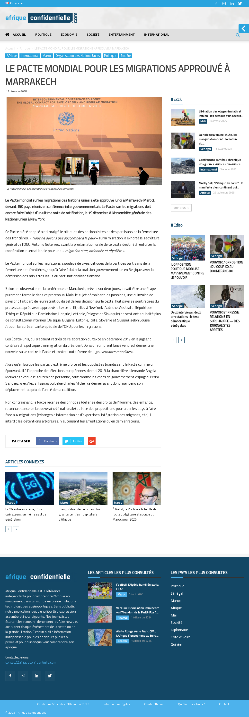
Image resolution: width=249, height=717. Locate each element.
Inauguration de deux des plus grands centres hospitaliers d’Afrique (79, 514)
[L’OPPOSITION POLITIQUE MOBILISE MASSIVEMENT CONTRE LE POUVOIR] (188, 248)
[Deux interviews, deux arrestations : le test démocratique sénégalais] (188, 296)
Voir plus (179, 208)
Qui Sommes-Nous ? (191, 704)
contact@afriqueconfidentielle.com (30, 662)
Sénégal (205, 149)
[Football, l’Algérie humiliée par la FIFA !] (100, 590)
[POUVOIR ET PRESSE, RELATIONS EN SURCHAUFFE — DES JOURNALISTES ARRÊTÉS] (227, 296)
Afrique (25, 48)
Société (93, 34)
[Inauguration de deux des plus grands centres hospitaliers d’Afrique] (83, 488)
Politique (43, 34)
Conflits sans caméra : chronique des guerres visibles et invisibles (220, 161)
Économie (69, 34)
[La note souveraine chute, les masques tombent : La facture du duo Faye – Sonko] (183, 141)
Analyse (123, 618)
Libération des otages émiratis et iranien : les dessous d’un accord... (221, 113)
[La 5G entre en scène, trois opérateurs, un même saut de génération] (29, 488)
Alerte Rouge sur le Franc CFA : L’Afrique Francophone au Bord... (137, 633)
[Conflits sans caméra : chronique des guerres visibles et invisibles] (183, 166)
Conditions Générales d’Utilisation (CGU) (63, 704)
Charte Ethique (154, 704)
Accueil (19, 34)
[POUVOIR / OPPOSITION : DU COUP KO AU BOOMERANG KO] (227, 246)
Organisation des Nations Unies (78, 55)
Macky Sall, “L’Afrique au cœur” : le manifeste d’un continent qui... (221, 185)
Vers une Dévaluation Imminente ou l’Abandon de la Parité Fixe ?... (137, 610)
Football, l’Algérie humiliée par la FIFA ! (137, 586)
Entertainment (122, 34)
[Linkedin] (232, 3)
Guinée (176, 644)
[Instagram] (224, 3)
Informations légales (117, 704)
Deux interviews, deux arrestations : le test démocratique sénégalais (186, 319)
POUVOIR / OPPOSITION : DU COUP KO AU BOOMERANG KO (226, 266)
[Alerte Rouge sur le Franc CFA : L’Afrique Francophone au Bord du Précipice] (100, 637)
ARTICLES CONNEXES (24, 462)
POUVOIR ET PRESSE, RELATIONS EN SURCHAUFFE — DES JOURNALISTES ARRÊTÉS (225, 321)
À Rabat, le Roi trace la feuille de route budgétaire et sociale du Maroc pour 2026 (135, 514)
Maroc (47, 55)
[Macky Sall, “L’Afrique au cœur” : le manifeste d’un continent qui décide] (183, 189)
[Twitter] (240, 3)
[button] (238, 36)
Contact (224, 704)
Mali (203, 121)
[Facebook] (216, 3)
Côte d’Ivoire (180, 637)
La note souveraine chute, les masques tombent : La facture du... (218, 139)
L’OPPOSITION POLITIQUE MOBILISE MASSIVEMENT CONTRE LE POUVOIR (187, 271)
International (156, 34)
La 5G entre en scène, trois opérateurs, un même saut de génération (25, 514)
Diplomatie (179, 629)
